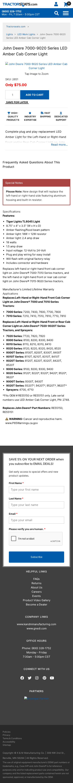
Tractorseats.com (15, 26)
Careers (37, 591)
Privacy (6, 735)
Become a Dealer (36, 604)
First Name (16, 483)
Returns (36, 583)
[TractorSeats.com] (20, 4)
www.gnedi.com (37, 628)
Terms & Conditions (12, 738)
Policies (6, 731)
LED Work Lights (26, 34)
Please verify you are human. (27, 529)
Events (36, 596)
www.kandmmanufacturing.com (36, 624)
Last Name (16, 498)
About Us (36, 587)
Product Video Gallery (36, 600)
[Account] (57, 4)
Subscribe (36, 556)
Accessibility (9, 741)
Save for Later (17, 102)
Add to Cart (35, 94)
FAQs (36, 579)
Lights (9, 34)
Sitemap (7, 745)
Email (13, 513)
